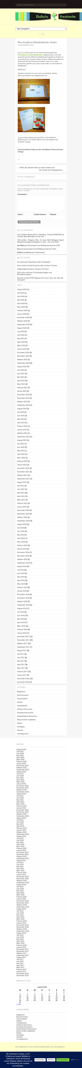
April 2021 (21, 496)
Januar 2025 (22, 349)
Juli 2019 (20, 570)
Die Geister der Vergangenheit (51, 170)
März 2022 (21, 458)
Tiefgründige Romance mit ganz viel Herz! (33, 269)
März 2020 (21, 542)
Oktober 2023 (22, 402)
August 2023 (22, 409)
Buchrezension (23, 695)
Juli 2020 (20, 528)
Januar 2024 (22, 391)
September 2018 (23, 605)
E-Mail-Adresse (40, 214)
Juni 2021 (21, 489)
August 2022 (22, 440)
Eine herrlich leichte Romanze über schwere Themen (37, 265)
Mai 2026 (20, 300)
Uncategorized (22, 734)
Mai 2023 (20, 419)
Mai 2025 (20, 338)
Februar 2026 (22, 310)
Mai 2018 (20, 619)
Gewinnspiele (22, 699)
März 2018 (21, 626)
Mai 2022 (20, 451)
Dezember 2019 (23, 552)
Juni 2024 (21, 373)
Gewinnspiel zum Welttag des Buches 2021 (43, 245)
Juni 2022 (21, 447)
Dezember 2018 (23, 594)
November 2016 (23, 682)
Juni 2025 (21, 335)
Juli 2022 (20, 444)
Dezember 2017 (23, 636)
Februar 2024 (22, 388)
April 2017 (21, 664)
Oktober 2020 (22, 517)
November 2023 (23, 398)
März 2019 (21, 584)
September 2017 (23, 647)
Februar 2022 (22, 461)
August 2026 (22, 289)
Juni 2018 (21, 615)
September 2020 (23, 521)
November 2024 (23, 356)
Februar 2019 (22, 587)
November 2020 (23, 514)
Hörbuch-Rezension (24, 709)
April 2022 (21, 454)
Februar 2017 (22, 671)
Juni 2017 (21, 657)
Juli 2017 (20, 654)
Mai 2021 (20, 493)
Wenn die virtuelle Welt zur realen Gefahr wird (36, 167)
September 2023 (23, 405)
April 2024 (21, 380)
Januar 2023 (22, 430)
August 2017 (22, 650)
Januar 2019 (22, 591)
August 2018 (22, 608)
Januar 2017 (22, 675)
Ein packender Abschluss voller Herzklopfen (34, 262)
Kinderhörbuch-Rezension (27, 716)
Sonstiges (21, 727)
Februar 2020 (22, 545)
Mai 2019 (20, 577)
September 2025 (23, 324)
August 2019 (22, 566)
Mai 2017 (20, 661)
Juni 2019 (21, 573)
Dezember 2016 (23, 678)
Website (53, 214)
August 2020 (22, 524)
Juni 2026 (21, 296)
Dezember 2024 (23, 352)
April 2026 (21, 303)
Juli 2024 (20, 370)
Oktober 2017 (22, 643)
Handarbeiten (22, 706)
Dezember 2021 (23, 468)
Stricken (20, 730)
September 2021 (23, 479)
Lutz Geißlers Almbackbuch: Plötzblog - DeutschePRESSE (39, 235)
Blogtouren (21, 692)
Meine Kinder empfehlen (26, 720)
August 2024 (22, 366)
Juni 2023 (21, 416)
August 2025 (22, 328)
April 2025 (21, 342)
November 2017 (23, 640)
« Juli (18, 1004)
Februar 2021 (22, 503)
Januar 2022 (22, 465)
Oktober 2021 (22, 475)
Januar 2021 (22, 507)
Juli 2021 (20, 486)
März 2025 (21, 345)
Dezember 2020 (23, 510)
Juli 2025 (20, 331)
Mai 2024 (20, 377)
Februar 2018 (22, 629)
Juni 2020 (21, 531)
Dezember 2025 (23, 317)
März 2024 (21, 384)
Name (20, 214)
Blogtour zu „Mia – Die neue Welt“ (46, 242)
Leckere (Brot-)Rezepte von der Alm (30, 236)
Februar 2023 (22, 426)
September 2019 (23, 563)
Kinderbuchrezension (25, 713)
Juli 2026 (20, 293)
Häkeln (20, 702)
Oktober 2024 (22, 359)
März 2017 (21, 668)
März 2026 (21, 307)
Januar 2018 (22, 633)
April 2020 (21, 538)
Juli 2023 (20, 412)
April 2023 (21, 423)
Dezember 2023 (23, 395)
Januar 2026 (22, 314)
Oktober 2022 (22, 433)
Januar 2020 (22, 549)
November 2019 (23, 556)
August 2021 (22, 482)
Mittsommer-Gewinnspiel (35, 252)
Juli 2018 (20, 612)
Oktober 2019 (22, 559)
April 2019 (21, 580)
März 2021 (21, 500)
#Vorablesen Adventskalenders (30, 55)
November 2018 (23, 598)
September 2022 (23, 437)
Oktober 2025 (22, 321)
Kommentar (23, 194)
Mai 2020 (20, 535)
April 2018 (21, 622)
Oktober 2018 (22, 601)
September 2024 (23, 363)
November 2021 (23, 472)
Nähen (19, 723)
